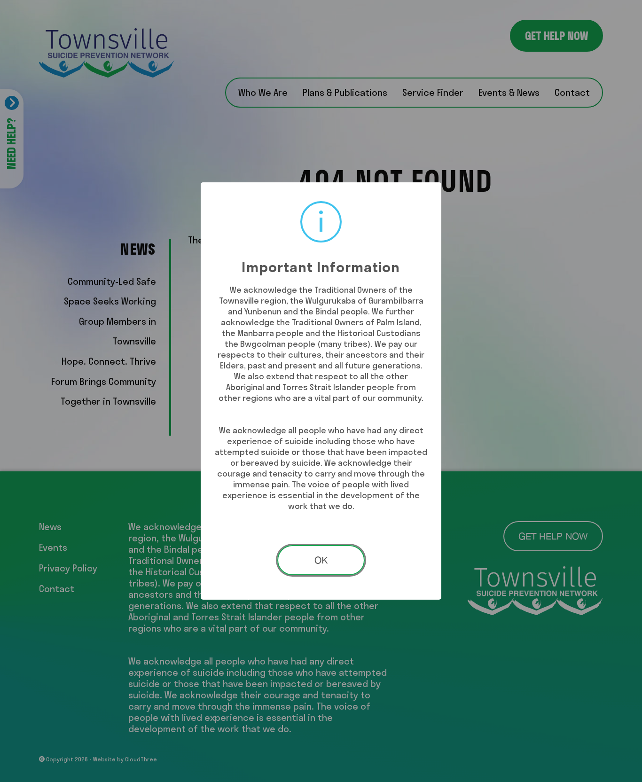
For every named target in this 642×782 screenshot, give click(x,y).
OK (321, 560)
